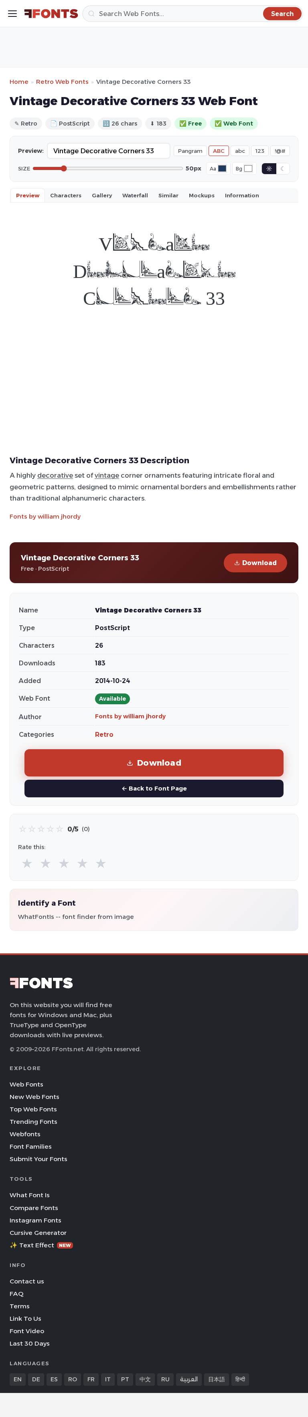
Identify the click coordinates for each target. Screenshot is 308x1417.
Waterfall (135, 195)
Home (19, 81)
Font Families (31, 1146)
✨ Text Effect (40, 1245)
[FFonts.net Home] (51, 13)
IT (108, 1379)
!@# (280, 151)
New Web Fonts (34, 1097)
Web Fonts (26, 1084)
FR (91, 1379)
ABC (219, 151)
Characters (65, 195)
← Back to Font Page (154, 788)
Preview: (31, 150)
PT (125, 1379)
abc (240, 151)
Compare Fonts (34, 1208)
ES (54, 1379)
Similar (168, 195)
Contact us (27, 1281)
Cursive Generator (38, 1233)
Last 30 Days (30, 1343)
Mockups (202, 195)
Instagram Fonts (35, 1220)
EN (18, 1379)
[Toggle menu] (12, 13)
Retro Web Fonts (62, 81)
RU (165, 1379)
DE (36, 1379)
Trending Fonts (33, 1121)
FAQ (16, 1293)
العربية (189, 1379)
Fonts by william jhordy (45, 516)
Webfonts (25, 1134)
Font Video (27, 1331)
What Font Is (30, 1195)
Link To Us (25, 1318)
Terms (20, 1306)
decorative (55, 475)
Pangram (190, 151)
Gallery (102, 195)
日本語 (216, 1379)
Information (242, 195)
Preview (27, 195)
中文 (145, 1379)
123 (259, 151)
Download (259, 563)
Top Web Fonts (33, 1109)
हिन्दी (240, 1379)
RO (72, 1379)
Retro (104, 734)
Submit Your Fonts (38, 1159)
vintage (107, 475)
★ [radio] (27, 864)
